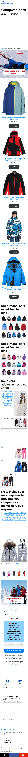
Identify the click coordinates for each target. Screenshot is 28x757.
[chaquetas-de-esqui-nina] (14, 357)
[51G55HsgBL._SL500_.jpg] (7, 480)
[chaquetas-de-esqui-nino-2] (14, 327)
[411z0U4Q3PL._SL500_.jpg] (20, 452)
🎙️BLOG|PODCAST (8, 719)
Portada (3, 48)
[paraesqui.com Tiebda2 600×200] (14, 698)
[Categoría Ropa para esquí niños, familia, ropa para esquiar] (14, 593)
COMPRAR (14, 126)
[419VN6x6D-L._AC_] (20, 423)
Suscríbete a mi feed (8, 729)
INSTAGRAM (7, 742)
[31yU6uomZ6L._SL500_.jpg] (20, 480)
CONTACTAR (6, 687)
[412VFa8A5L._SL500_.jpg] (7, 452)
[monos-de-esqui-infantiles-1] (14, 566)
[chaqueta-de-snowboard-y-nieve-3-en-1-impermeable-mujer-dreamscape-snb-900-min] (20, 404)
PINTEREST (7, 740)
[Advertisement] (14, 32)
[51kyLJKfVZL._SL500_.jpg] (20, 466)
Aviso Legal (14, 664)
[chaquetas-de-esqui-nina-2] (14, 372)
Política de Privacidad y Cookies (12, 702)
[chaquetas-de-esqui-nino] (14, 335)
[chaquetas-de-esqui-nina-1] (14, 365)
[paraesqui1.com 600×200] (7, 3)
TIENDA (16, 687)
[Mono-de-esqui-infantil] (14, 525)
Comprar (14, 252)
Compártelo (14, 755)
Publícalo (4, 755)
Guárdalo (23, 755)
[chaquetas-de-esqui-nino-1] (14, 319)
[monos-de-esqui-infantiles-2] (14, 574)
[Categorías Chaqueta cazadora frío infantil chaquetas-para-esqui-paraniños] (14, 64)
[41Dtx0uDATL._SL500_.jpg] (20, 437)
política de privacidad (12, 657)
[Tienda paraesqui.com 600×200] (14, 682)
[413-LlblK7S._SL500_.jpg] (7, 466)
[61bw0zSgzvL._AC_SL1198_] (7, 437)
